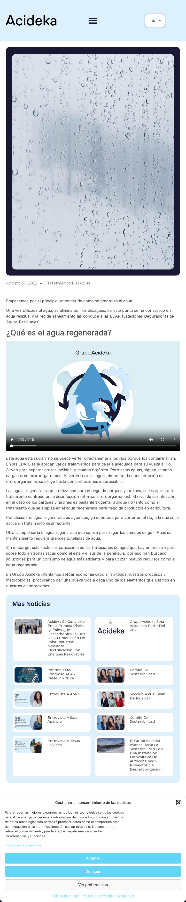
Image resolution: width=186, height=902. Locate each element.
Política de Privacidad (99, 896)
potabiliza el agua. (116, 300)
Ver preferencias (93, 884)
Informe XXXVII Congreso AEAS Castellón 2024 (61, 674)
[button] (178, 802)
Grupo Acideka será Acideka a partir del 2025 (147, 625)
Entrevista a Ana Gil (64, 694)
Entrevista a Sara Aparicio (62, 719)
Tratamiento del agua (68, 283)
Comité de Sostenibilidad (142, 672)
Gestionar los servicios (24, 845)
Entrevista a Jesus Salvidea (63, 743)
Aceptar (93, 858)
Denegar (93, 871)
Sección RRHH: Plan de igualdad (147, 696)
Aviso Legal (125, 896)
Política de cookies (66, 896)
